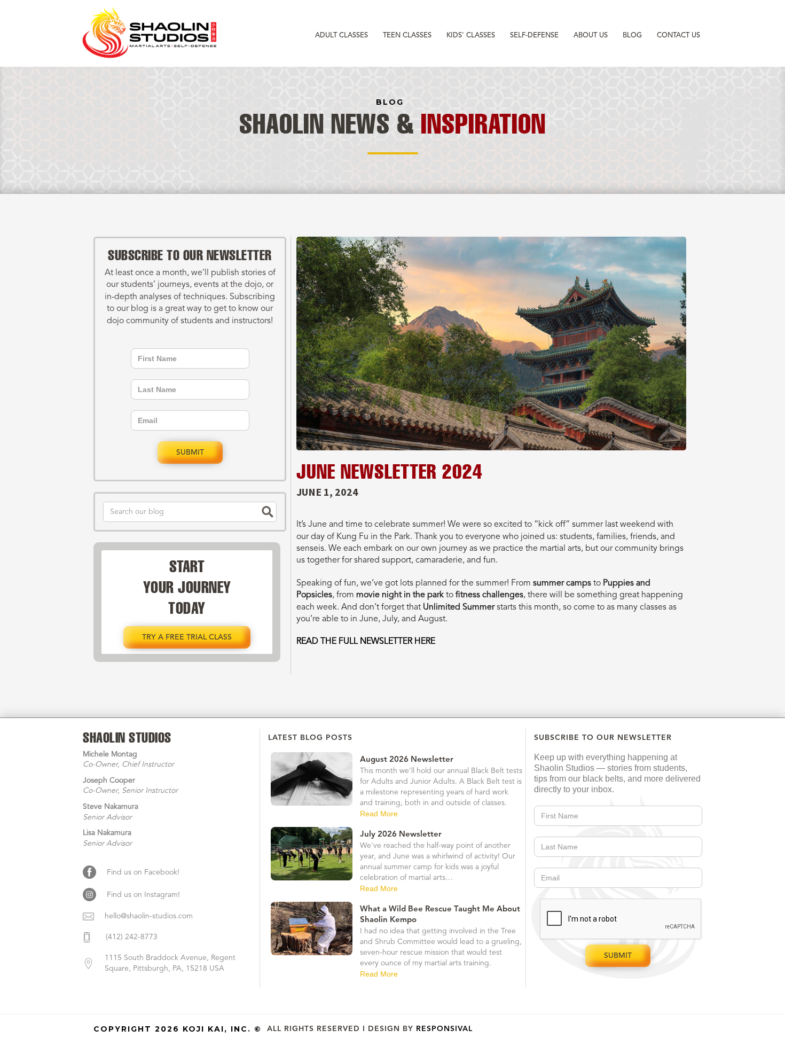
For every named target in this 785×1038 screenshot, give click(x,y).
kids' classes (470, 35)
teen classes (407, 35)
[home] (150, 34)
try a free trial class (187, 637)
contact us (678, 35)
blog (632, 35)
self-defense (534, 35)
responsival (444, 1029)
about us (591, 35)
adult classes (341, 35)
